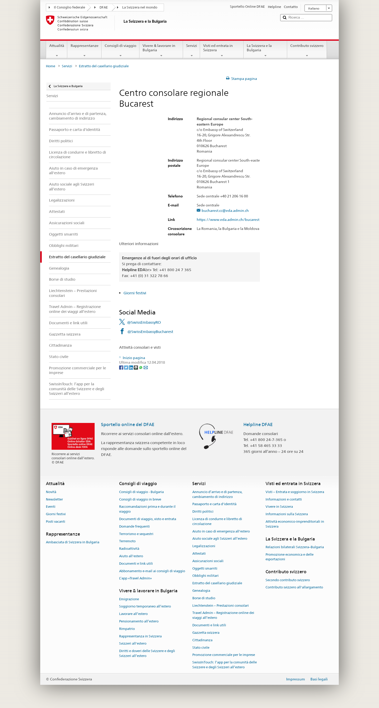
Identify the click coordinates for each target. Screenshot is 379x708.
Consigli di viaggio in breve (140, 499)
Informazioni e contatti (284, 499)
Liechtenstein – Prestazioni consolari (220, 605)
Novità (51, 492)
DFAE (104, 7)
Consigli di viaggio (120, 46)
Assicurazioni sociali (208, 561)
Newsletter (54, 499)
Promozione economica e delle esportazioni (290, 557)
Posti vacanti (55, 521)
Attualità (56, 46)
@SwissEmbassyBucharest (150, 331)
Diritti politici (202, 511)
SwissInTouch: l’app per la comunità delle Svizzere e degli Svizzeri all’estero (224, 664)
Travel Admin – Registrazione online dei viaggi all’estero (223, 615)
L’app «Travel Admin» (135, 578)
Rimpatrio (127, 629)
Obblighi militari (205, 576)
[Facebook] (121, 367)
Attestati (199, 553)
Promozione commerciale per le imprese (223, 655)
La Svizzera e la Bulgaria (259, 48)
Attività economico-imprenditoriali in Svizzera (295, 524)
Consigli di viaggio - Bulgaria (141, 492)
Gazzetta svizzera (205, 633)
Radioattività (129, 549)
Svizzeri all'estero (132, 644)
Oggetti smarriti (204, 568)
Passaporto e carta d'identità (214, 504)
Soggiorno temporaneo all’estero (145, 607)
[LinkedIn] (131, 367)
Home (50, 66)
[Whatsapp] (141, 367)
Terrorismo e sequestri (136, 534)
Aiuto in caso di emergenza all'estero (221, 531)
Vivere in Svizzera (279, 507)
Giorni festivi (134, 292)
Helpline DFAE (258, 424)
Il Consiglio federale (69, 7)
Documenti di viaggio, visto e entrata (147, 519)
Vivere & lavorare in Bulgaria (159, 48)
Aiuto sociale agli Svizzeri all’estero (219, 539)
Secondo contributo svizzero (288, 580)
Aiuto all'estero (131, 556)
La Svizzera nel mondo (139, 7)
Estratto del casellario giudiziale (217, 583)
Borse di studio (203, 598)
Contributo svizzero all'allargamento (294, 587)
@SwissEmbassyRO (144, 322)
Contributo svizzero (307, 46)
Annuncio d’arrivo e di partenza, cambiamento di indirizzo (217, 494)
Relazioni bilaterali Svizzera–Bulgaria (295, 547)
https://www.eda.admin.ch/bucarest (228, 220)
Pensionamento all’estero (139, 621)
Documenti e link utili (136, 563)
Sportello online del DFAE (127, 424)
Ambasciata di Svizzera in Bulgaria (72, 542)
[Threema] (136, 367)
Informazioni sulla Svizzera (287, 514)
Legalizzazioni (203, 546)
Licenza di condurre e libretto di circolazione (217, 521)
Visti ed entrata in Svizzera (218, 48)
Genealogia (201, 591)
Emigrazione (129, 599)
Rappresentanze (84, 46)
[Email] (146, 367)
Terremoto (127, 541)
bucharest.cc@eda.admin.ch (225, 211)
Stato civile (200, 647)
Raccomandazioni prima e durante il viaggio (147, 509)
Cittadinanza (202, 640)
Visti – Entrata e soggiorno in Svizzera (295, 492)
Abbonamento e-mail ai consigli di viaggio (152, 571)
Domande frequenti (134, 526)
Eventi (50, 507)
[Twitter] (126, 367)
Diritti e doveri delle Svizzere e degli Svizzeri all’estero (147, 653)
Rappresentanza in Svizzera (140, 636)
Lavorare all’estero (133, 614)
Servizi (191, 46)
